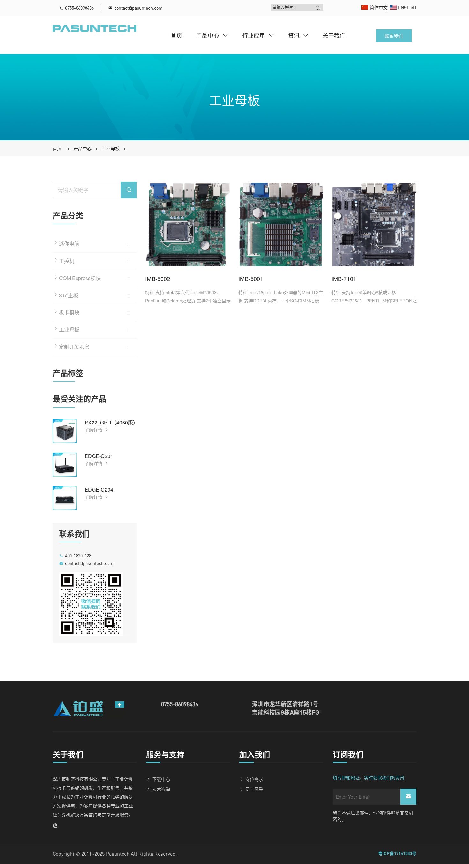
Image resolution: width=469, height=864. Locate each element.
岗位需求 (254, 779)
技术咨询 (161, 789)
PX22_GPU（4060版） (111, 422)
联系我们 (394, 36)
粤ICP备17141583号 (397, 853)
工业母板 (111, 148)
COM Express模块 (80, 278)
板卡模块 (69, 312)
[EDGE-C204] (65, 498)
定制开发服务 (74, 346)
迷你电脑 (69, 243)
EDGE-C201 (99, 456)
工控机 (66, 260)
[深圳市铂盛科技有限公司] (94, 28)
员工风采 (254, 789)
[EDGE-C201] (65, 465)
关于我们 (334, 35)
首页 (176, 35)
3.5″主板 (68, 295)
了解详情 (94, 429)
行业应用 (253, 35)
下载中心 (161, 779)
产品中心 (207, 35)
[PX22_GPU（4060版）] (65, 431)
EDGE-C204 (99, 489)
